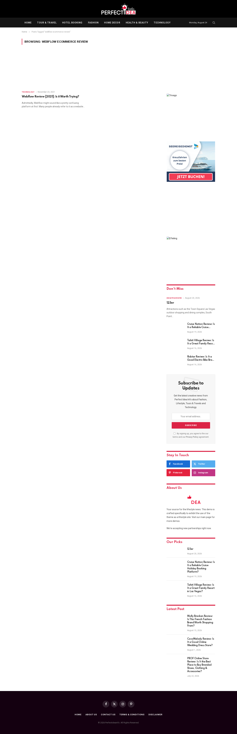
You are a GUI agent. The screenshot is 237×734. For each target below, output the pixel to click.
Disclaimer (155, 714)
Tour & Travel (47, 22)
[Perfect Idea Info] (118, 9)
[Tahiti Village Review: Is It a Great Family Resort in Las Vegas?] (175, 345)
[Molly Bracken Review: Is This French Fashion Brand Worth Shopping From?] (175, 620)
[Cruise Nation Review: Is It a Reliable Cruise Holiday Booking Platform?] (175, 328)
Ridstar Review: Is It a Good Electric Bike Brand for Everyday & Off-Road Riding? (201, 359)
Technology (162, 22)
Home (28, 22)
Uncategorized (174, 298)
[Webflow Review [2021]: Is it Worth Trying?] (54, 69)
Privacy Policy (192, 437)
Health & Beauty (137, 22)
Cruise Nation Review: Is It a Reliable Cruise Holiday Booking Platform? (201, 326)
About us (91, 714)
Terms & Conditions (131, 714)
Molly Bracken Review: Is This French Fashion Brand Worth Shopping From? (200, 621)
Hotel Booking (72, 22)
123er (170, 302)
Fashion (93, 22)
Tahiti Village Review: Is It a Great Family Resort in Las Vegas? (201, 342)
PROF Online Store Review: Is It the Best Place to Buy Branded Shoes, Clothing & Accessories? (199, 665)
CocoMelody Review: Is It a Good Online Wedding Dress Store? (200, 642)
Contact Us (108, 714)
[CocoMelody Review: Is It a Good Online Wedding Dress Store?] (175, 643)
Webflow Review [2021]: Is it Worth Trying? (50, 96)
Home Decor (112, 22)
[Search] (213, 22)
